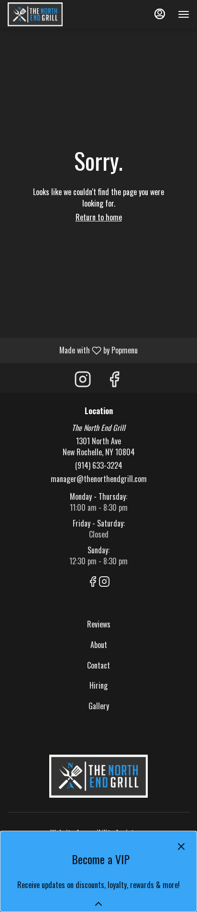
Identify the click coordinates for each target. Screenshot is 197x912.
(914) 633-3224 (98, 465)
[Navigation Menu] (183, 14)
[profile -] (159, 14)
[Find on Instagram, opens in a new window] (82, 380)
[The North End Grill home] (51, 14)
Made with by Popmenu (72, 350)
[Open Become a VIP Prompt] (98, 904)
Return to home (99, 217)
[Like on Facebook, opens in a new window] (114, 380)
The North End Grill (98, 776)
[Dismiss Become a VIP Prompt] (181, 846)
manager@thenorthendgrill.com (99, 478)
